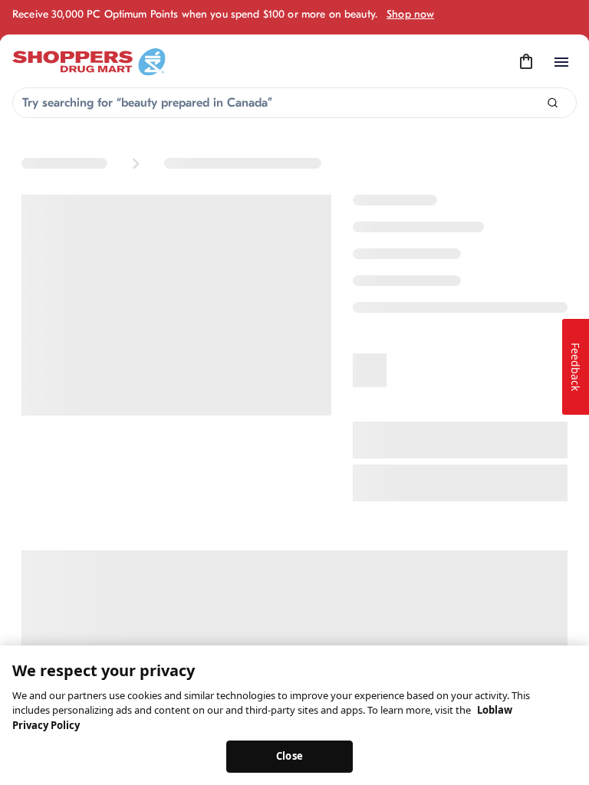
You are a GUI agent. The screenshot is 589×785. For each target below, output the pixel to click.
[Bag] (526, 62)
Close (289, 756)
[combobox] (294, 102)
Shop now (410, 14)
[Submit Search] (552, 103)
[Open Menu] (561, 62)
